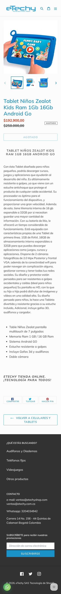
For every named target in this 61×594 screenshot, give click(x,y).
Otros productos (17, 479)
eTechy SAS (22, 583)
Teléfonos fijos (16, 460)
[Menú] (55, 8)
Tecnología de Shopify (42, 583)
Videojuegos (15, 470)
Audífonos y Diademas (22, 451)
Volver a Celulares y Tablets (33, 419)
